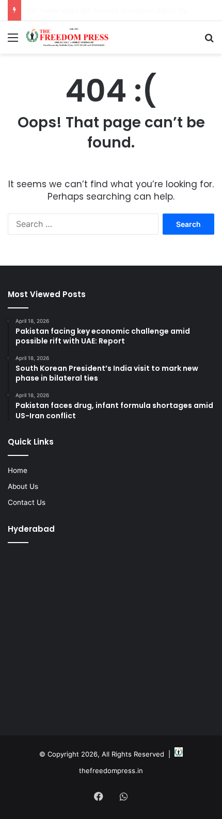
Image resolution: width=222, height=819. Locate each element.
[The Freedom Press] (67, 37)
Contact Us (26, 502)
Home (17, 470)
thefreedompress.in (111, 770)
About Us (23, 486)
